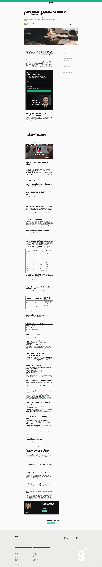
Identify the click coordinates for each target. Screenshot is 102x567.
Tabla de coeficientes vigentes (66, 60)
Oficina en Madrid (66, 539)
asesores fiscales (31, 63)
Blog (25, 2)
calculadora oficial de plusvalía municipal (34, 349)
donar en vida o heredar (48, 398)
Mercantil (77, 540)
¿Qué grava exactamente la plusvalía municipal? (68, 53)
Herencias (69, 2)
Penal (77, 541)
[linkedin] (16, 564)
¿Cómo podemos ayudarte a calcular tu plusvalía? (68, 70)
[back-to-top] (100, 565)
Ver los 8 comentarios (51, 522)
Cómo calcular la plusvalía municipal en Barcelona (68, 65)
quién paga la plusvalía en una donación (38, 142)
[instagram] (15, 564)
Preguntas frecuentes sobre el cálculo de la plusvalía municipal (68, 73)
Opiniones (28, 2)
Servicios (53, 540)
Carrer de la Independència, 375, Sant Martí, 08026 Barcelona (37, 550)
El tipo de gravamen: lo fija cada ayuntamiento (69, 61)
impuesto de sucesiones (41, 216)
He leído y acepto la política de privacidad (33, 88)
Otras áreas (81, 2)
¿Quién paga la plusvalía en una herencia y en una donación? (68, 55)
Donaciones (73, 2)
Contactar (44, 510)
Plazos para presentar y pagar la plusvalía (68, 67)
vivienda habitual (37, 56)
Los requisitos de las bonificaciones (67, 66)
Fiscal (77, 538)
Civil (77, 537)
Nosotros (19, 2)
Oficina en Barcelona (67, 538)
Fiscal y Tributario (27, 8)
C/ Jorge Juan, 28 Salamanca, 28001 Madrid (18, 550)
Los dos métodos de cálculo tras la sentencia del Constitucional (68, 59)
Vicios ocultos (77, 2)
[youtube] (18, 564)
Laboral (77, 539)
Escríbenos (65, 537)
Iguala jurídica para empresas (80, 543)
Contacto (22, 2)
